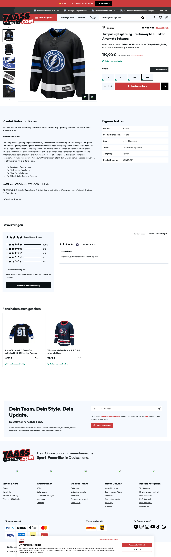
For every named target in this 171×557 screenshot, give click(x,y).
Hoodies (108, 506)
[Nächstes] (92, 97)
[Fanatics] (108, 27)
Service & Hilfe (10, 483)
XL (121, 77)
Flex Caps (109, 502)
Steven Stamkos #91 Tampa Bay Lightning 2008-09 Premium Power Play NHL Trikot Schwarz (20, 351)
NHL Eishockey (145, 495)
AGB (146, 416)
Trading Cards (67, 17)
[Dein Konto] (154, 17)
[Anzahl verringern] (104, 86)
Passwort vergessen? (79, 499)
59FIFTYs (109, 495)
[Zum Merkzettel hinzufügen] (164, 86)
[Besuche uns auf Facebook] (136, 527)
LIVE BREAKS (103, 3)
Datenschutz (42, 492)
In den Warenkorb (137, 86)
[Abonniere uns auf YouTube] (152, 527)
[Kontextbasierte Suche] (93, 17)
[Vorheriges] (85, 97)
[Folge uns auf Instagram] (147, 527)
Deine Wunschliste (78, 492)
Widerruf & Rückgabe (12, 499)
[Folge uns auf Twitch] (141, 527)
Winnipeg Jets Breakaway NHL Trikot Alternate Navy (63, 351)
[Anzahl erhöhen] (111, 86)
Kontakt (6, 488)
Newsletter (7, 492)
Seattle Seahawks (112, 499)
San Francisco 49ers (113, 492)
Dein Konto (75, 488)
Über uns (40, 502)
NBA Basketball (145, 502)
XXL (134, 77)
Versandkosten (137, 55)
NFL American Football (148, 492)
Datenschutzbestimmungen (108, 540)
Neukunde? (75, 495)
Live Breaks (144, 506)
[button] (23, 539)
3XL (147, 77)
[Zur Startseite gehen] (18, 18)
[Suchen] (143, 17)
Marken (81, 17)
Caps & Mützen (111, 488)
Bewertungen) (161, 27)
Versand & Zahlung (10, 495)
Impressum (41, 499)
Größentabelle (161, 69)
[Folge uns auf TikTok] (158, 527)
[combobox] (119, 17)
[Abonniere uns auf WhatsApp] (164, 527)
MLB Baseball (145, 499)
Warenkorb (75, 502)
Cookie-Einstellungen (45, 495)
